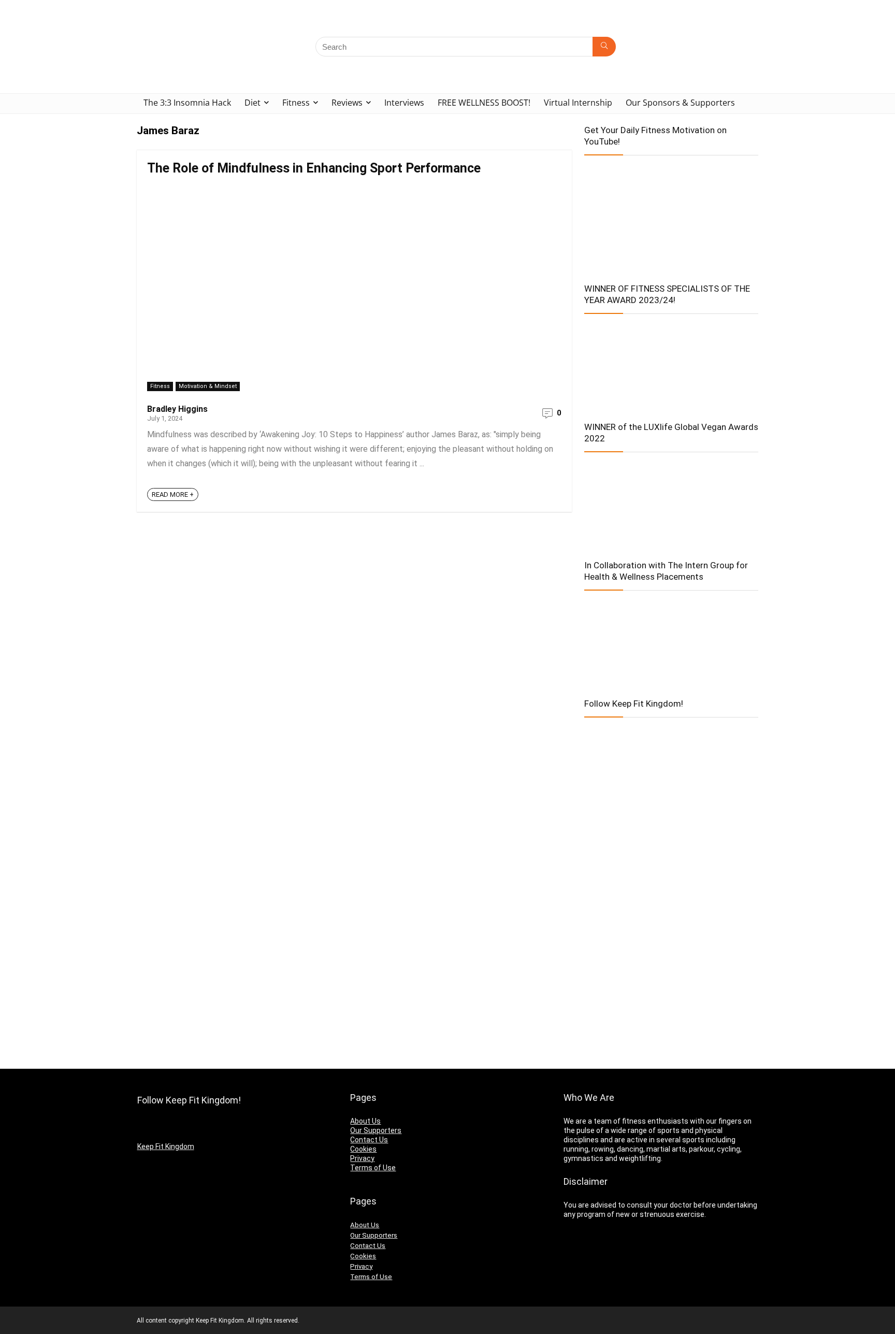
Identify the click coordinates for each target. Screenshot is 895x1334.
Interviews (404, 102)
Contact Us (369, 1140)
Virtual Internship (578, 102)
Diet (252, 102)
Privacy (362, 1158)
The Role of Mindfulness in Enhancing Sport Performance (314, 168)
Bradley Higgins (177, 409)
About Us (365, 1121)
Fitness (296, 102)
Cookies (363, 1149)
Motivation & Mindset (208, 386)
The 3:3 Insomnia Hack (187, 102)
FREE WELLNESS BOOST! (484, 102)
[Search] (604, 46)
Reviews (347, 102)
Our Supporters (375, 1130)
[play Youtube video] (671, 216)
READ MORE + (173, 494)
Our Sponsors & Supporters (680, 102)
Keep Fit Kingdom (165, 1146)
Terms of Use (373, 1168)
